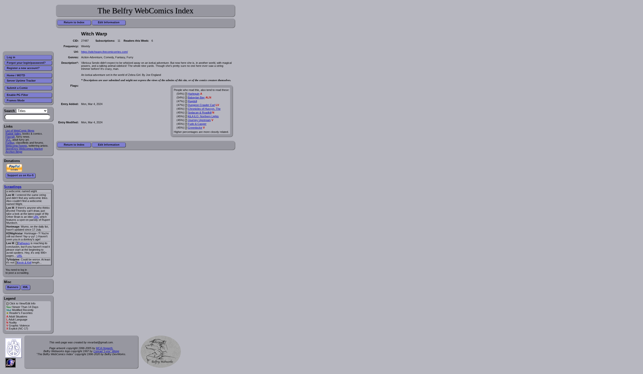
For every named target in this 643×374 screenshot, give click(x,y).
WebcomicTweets (16, 145)
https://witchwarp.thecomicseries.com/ (104, 51)
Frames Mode (16, 100)
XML (25, 287)
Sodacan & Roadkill (199, 112)
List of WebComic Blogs (20, 130)
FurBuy (10, 142)
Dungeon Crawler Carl (201, 104)
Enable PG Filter (17, 94)
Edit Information (109, 22)
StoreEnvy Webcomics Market (24, 148)
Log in (11, 57)
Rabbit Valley (13, 133)
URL (36, 216)
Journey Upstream (199, 120)
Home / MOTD (16, 75)
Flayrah (10, 136)
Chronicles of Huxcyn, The (204, 108)
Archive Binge (14, 151)
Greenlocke (195, 127)
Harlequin (193, 93)
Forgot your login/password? (26, 62)
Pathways (24, 243)
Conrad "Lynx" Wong (106, 351)
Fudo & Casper (197, 123)
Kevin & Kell (24, 262)
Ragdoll (192, 101)
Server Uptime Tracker (21, 80)
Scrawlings (12, 187)
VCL (8, 139)
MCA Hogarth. (104, 348)
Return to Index (74, 22)
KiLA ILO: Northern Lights (203, 116)
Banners (12, 287)
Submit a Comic (17, 87)
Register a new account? (23, 68)
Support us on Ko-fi (20, 175)
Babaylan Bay (196, 97)
